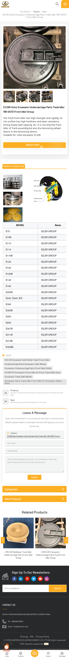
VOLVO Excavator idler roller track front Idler (27, 359)
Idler (44, 11)
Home (36, 11)
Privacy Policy (42, 636)
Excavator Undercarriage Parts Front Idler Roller (28, 368)
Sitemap (24, 636)
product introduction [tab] (13, 166)
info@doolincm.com (20, 626)
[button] (3, 540)
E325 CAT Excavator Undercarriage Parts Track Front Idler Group (23, 555)
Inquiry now (33, 145)
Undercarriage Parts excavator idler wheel (25, 364)
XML (32, 636)
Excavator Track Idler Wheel (18, 376)
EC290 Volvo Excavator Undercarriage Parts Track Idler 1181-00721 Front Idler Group (34, 436)
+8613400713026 (17, 621)
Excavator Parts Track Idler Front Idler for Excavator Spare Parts (33, 382)
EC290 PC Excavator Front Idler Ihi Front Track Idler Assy (32, 372)
